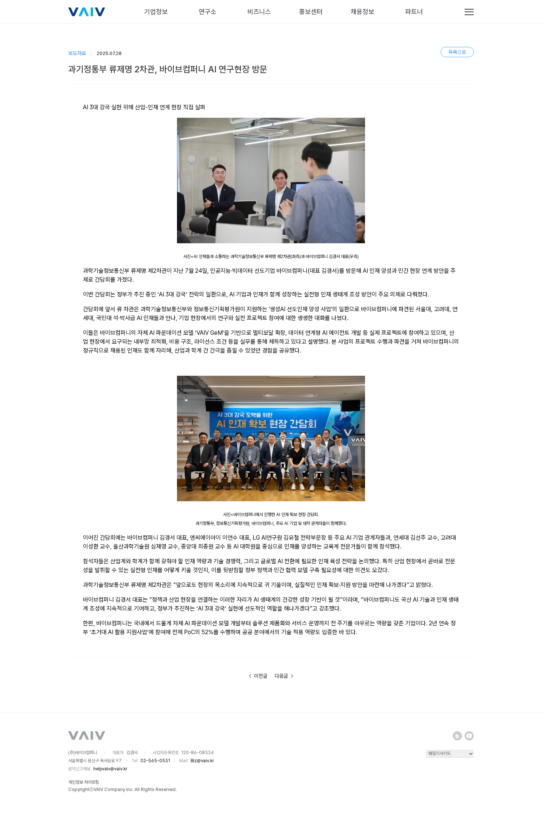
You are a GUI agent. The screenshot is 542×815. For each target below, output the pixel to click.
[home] (86, 11)
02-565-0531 (155, 760)
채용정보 (362, 12)
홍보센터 (311, 12)
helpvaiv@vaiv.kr (110, 768)
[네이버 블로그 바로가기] (457, 735)
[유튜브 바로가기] (469, 735)
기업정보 (156, 12)
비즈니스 (259, 12)
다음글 (282, 675)
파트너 (414, 12)
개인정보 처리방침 (83, 782)
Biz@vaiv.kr (202, 760)
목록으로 (457, 52)
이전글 (260, 675)
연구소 (207, 12)
